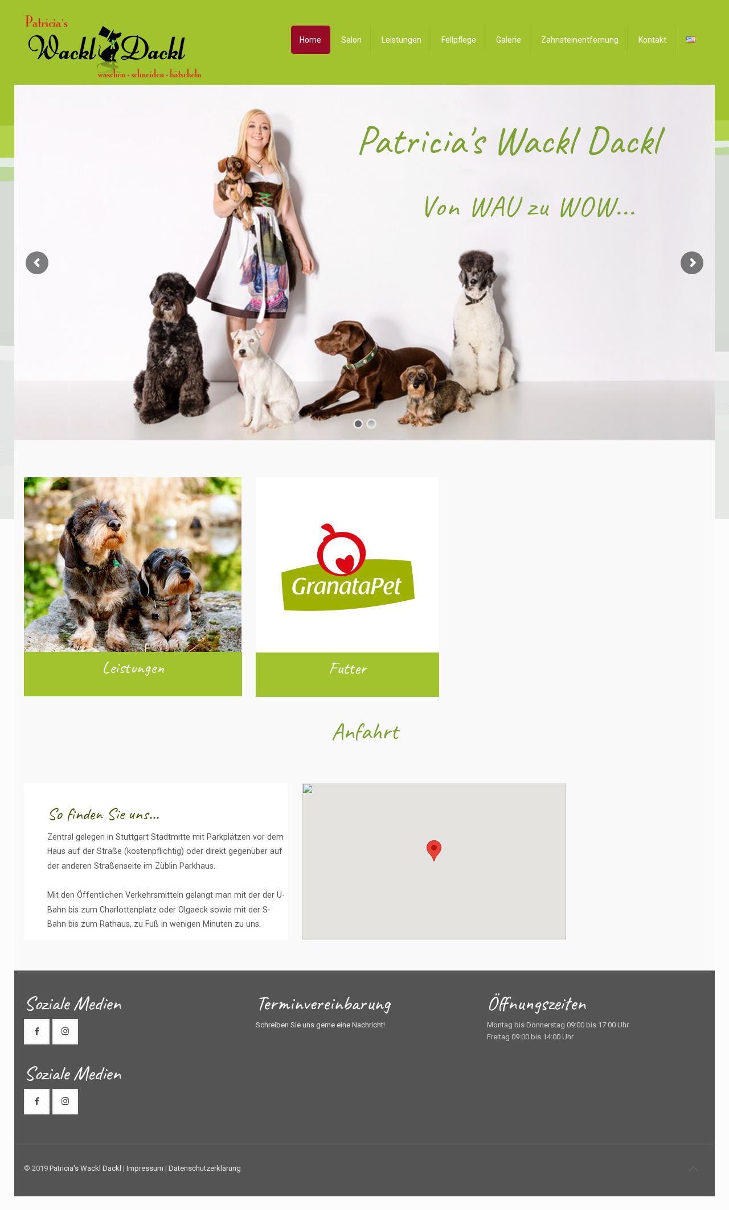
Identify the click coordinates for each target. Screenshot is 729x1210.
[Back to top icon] (693, 1169)
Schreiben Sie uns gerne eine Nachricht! (320, 1025)
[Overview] (691, 40)
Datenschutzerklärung (205, 1168)
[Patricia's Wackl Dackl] (113, 47)
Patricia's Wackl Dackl (85, 1168)
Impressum (144, 1168)
